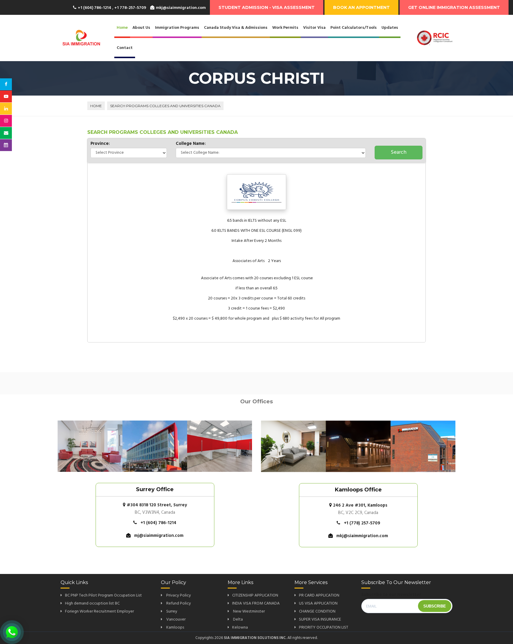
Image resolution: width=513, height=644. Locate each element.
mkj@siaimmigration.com (181, 7)
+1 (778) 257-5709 (362, 523)
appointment (361, 7)
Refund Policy (178, 603)
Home (122, 27)
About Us (141, 27)
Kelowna (240, 627)
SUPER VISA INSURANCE (320, 619)
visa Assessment (266, 7)
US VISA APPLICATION (318, 603)
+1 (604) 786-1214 (158, 522)
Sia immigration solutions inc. (255, 638)
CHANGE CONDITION (317, 611)
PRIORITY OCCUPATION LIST (323, 627)
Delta (237, 619)
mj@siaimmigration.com (158, 535)
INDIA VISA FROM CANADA (256, 603)
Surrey (171, 611)
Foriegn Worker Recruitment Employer (99, 611)
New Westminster (248, 611)
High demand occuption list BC (92, 603)
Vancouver (175, 619)
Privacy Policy (178, 595)
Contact (125, 48)
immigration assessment (454, 7)
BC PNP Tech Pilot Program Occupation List (103, 595)
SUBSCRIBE (434, 606)
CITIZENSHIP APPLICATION (255, 595)
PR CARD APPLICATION (319, 595)
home (96, 106)
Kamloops (174, 627)
